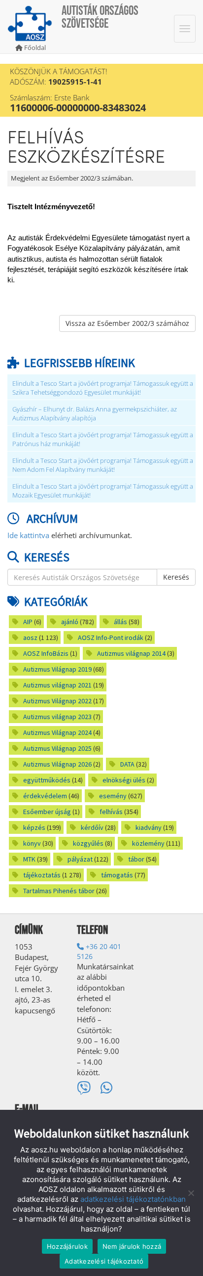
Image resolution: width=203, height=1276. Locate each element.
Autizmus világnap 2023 (57, 716)
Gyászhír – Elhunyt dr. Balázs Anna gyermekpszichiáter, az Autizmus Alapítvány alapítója (94, 413)
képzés (34, 827)
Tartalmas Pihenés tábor (59, 890)
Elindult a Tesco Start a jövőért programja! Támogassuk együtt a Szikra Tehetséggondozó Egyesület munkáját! (102, 388)
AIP (28, 621)
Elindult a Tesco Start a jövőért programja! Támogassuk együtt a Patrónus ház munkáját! (102, 439)
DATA (127, 764)
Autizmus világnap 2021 (57, 685)
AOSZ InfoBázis (45, 653)
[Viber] (84, 1088)
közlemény (148, 843)
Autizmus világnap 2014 (131, 653)
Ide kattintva (28, 535)
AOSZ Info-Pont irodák (110, 637)
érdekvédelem (45, 795)
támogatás (117, 874)
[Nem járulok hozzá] (191, 1193)
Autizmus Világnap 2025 (57, 748)
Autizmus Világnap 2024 (57, 732)
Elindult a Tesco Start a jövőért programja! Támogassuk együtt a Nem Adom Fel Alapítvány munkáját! (102, 465)
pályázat (80, 859)
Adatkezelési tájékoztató (104, 1261)
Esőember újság (47, 811)
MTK (29, 859)
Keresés (176, 577)
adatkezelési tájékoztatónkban (133, 1199)
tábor (136, 859)
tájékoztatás (42, 874)
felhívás (111, 811)
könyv (32, 843)
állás (120, 621)
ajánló (69, 621)
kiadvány (148, 827)
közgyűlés (88, 843)
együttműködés (46, 779)
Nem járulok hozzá (131, 1246)
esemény (113, 795)
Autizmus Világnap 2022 (57, 700)
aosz (30, 637)
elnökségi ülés (123, 779)
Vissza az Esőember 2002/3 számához (127, 323)
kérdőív (92, 827)
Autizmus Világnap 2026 (57, 764)
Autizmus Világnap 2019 (57, 669)
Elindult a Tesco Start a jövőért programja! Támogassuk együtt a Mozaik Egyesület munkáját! (102, 491)
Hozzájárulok (67, 1246)
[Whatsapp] (107, 1088)
